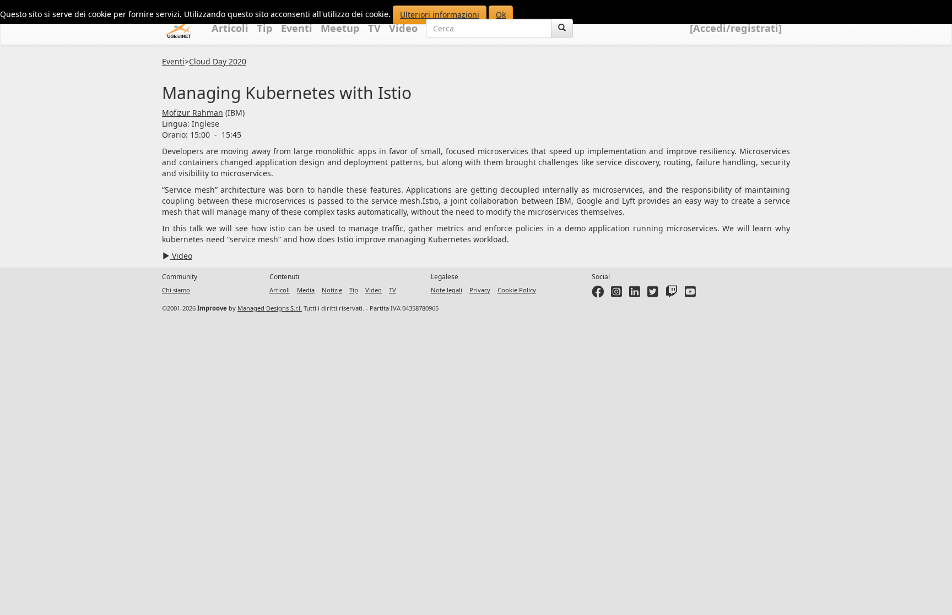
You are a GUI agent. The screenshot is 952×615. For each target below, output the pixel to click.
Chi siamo (176, 290)
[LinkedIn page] (634, 294)
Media (306, 290)
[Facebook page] (598, 294)
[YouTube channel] (690, 294)
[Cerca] (562, 28)
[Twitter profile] (652, 294)
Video (403, 28)
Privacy (479, 290)
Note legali (446, 290)
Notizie (332, 290)
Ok (501, 14)
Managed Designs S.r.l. (269, 308)
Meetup (340, 28)
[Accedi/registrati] (736, 28)
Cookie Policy (516, 290)
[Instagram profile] (616, 294)
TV (374, 28)
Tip (265, 28)
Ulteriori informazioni (439, 14)
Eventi (296, 28)
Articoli (230, 28)
